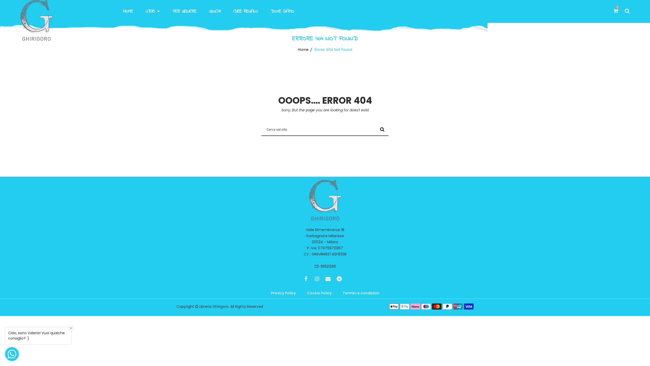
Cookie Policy (319, 293)
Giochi (215, 11)
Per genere (184, 11)
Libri (150, 11)
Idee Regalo (245, 11)
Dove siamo (282, 11)
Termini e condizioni (361, 293)
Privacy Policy (283, 293)
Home (128, 11)
